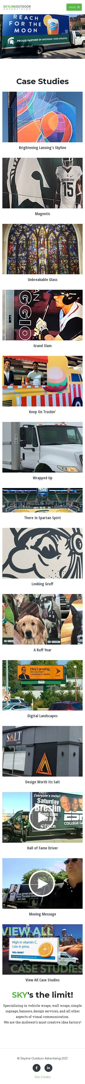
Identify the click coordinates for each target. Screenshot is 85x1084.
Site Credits (43, 1077)
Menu (73, 7)
